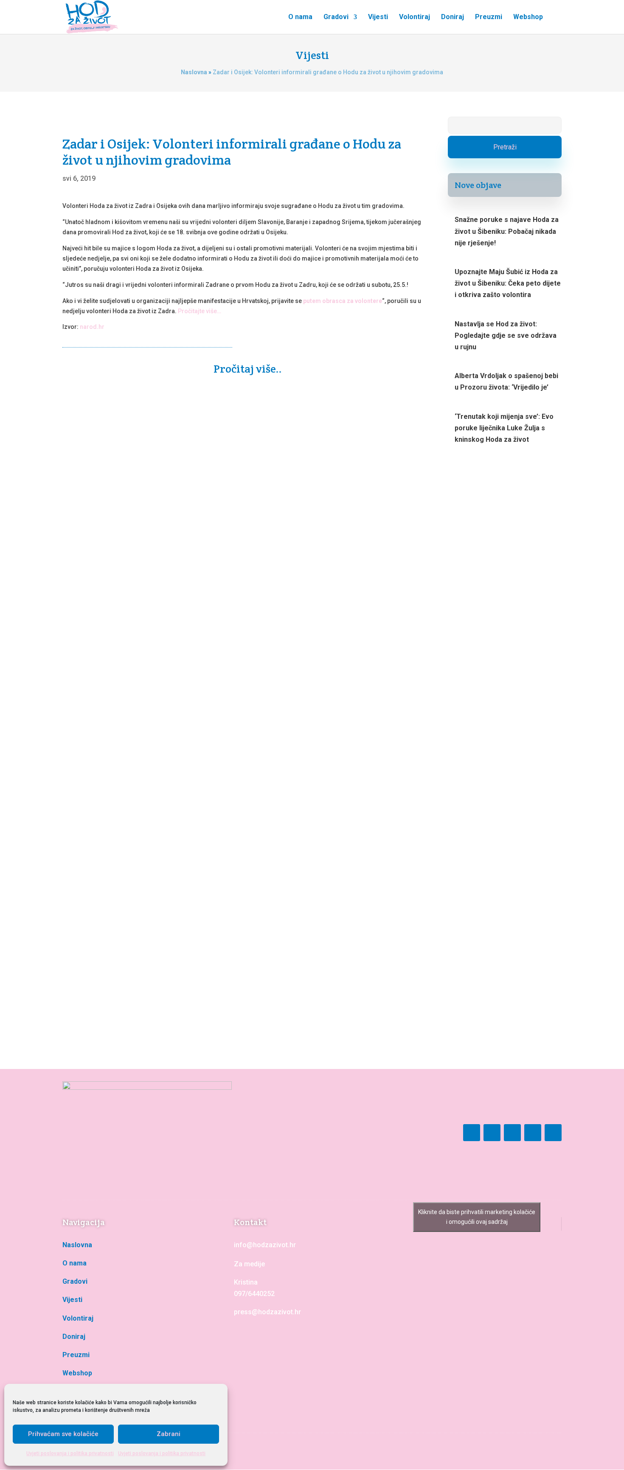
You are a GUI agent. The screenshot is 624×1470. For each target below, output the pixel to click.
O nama (300, 17)
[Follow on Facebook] (471, 1132)
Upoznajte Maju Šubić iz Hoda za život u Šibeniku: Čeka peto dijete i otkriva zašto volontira (237, 964)
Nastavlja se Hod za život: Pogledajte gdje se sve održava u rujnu (506, 335)
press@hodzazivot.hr (267, 1312)
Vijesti (378, 17)
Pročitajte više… (199, 311)
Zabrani (168, 1434)
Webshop (528, 17)
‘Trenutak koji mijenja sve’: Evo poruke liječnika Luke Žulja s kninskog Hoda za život (504, 427)
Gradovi (336, 17)
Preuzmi (488, 17)
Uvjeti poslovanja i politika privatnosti (70, 1453)
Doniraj (452, 17)
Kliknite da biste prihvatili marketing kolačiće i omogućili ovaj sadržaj (476, 1217)
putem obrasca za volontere (342, 300)
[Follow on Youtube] (512, 1132)
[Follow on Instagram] (491, 1132)
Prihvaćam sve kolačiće (63, 1434)
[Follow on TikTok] (532, 1132)
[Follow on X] (553, 1132)
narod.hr (92, 326)
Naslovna (194, 72)
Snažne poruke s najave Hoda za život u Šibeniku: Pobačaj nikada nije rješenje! (213, 636)
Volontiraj (414, 17)
